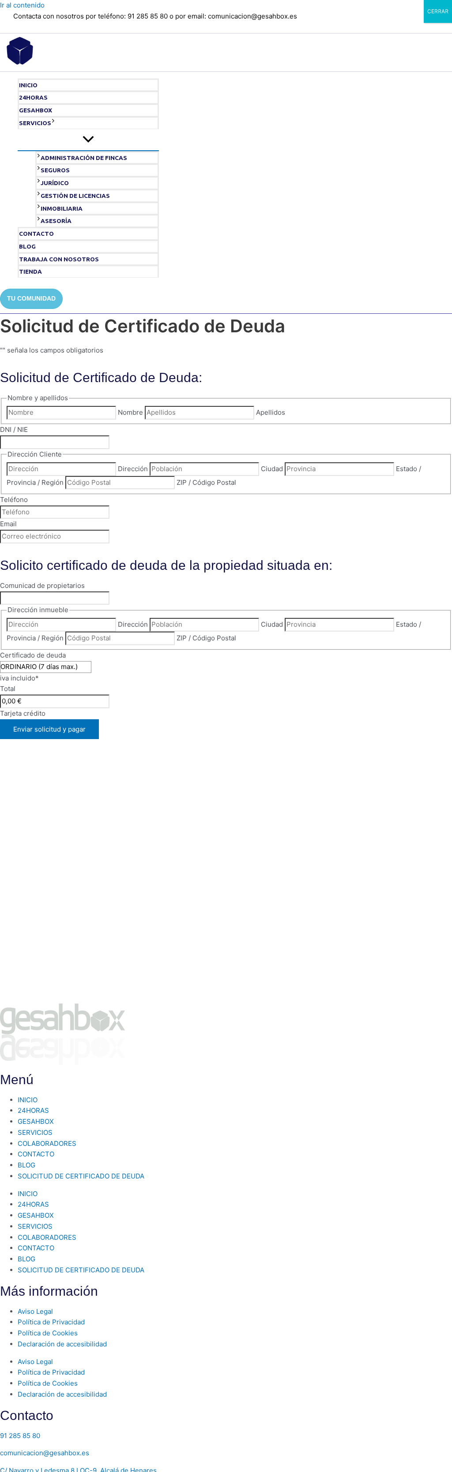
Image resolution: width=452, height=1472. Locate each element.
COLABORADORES (47, 1143)
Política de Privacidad (51, 1322)
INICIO (28, 85)
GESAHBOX (35, 110)
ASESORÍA (56, 220)
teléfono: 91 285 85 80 (133, 16)
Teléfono (14, 499)
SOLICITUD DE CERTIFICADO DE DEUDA (81, 1176)
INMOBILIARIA (62, 208)
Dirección (133, 469)
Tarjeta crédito (22, 713)
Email (8, 524)
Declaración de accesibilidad (62, 1344)
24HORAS (33, 97)
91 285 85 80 (20, 1435)
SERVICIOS (35, 122)
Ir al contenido (22, 5)
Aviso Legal (35, 1311)
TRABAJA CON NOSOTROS (59, 259)
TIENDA (30, 271)
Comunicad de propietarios (42, 585)
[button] (53, 123)
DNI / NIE (14, 429)
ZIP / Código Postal (206, 482)
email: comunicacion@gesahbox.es (242, 16)
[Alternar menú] (88, 139)
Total (7, 688)
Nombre (130, 412)
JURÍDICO (55, 182)
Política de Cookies (48, 1333)
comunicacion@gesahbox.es (44, 1453)
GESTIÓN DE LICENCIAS (75, 195)
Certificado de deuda (33, 655)
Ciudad (272, 469)
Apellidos (270, 412)
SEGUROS (55, 170)
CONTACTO (36, 233)
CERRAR (437, 11)
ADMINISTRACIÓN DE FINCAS (84, 157)
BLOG (27, 246)
